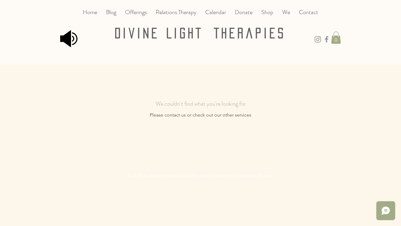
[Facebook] (326, 39)
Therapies (250, 33)
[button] (336, 37)
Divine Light (164, 33)
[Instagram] (318, 39)
